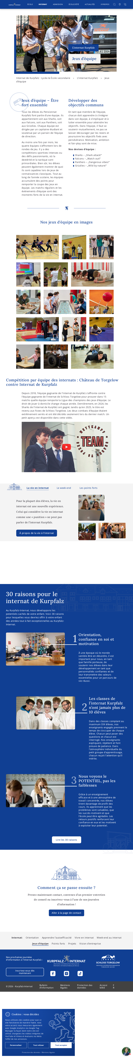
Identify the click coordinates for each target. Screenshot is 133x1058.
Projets (72, 943)
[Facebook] (52, 973)
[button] (114, 4)
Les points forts (88, 487)
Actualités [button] (90, 4)
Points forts (58, 943)
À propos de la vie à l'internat (36, 533)
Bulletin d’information (46, 986)
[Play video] (66, 447)
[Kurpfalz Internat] (14, 4)
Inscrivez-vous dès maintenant (24, 972)
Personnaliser (16, 1045)
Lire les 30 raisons (66, 839)
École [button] (30, 4)
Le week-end (64, 487)
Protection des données (84, 986)
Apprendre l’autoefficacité (57, 937)
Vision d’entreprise (90, 943)
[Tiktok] (80, 973)
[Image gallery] (38, 247)
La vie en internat (38, 487)
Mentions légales (65, 986)
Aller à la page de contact (66, 912)
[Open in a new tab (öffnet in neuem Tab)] (120, 4)
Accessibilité (103, 986)
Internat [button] (43, 4)
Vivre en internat (84, 937)
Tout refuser (38, 1045)
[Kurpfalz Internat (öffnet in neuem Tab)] (108, 961)
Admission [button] (58, 4)
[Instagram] (66, 973)
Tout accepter (61, 1045)
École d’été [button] (74, 4)
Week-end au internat (109, 937)
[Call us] (125, 4)
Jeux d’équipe (40, 943)
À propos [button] (105, 4)
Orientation (32, 937)
